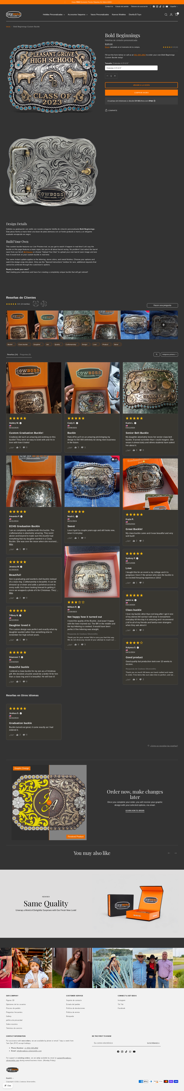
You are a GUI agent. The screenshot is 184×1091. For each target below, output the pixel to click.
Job (47, 344)
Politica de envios (73, 1012)
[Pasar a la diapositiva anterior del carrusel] (168, 853)
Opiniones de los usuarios (16, 1004)
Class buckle (23, 344)
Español (173, 6)
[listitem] (20, 325)
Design (84, 344)
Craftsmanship (71, 344)
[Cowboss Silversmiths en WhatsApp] (163, 6)
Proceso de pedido (13, 1008)
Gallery (9, 1016)
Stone (116, 344)
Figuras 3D (10, 1000)
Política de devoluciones (75, 1008)
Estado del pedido (73, 1004)
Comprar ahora (141, 92)
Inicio (8, 27)
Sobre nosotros (12, 1024)
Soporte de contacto (74, 1000)
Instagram (121, 1000)
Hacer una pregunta (162, 305)
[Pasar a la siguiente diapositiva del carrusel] (175, 853)
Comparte (112, 110)
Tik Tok (120, 1004)
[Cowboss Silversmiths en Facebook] (154, 6)
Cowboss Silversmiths (27, 1082)
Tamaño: (117, 63)
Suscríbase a (153, 1043)
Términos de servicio (14, 1028)
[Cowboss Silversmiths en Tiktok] (160, 6)
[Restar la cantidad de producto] (107, 75)
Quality (57, 344)
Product (106, 344)
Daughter (37, 344)
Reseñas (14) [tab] (12, 354)
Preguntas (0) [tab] (25, 354)
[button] (33, 388)
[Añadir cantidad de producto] (115, 75)
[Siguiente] (119, 2)
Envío (107, 47)
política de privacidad (14, 1020)
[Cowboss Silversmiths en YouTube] (167, 6)
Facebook (121, 1008)
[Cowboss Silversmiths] (13, 14)
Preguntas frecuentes (14, 1012)
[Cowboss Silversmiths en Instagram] (157, 6)
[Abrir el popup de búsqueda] (165, 14)
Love (95, 344)
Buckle (10, 344)
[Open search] (157, 354)
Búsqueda (70, 1016)
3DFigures (28, 252)
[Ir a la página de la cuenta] (171, 14)
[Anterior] (65, 2)
